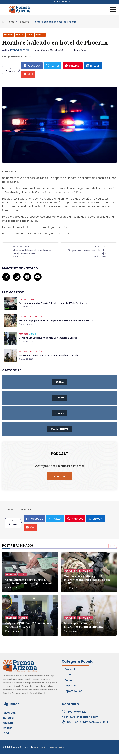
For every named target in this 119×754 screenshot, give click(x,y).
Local (30, 34)
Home (11, 21)
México (32, 334)
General (20, 34)
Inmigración (35, 317)
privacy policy (56, 747)
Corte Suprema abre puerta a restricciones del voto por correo (53, 303)
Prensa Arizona (19, 50)
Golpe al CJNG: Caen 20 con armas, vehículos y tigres (48, 337)
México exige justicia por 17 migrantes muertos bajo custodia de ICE (56, 320)
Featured (24, 21)
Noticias (40, 34)
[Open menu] (113, 9)
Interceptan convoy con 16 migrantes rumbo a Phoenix (48, 355)
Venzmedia (40, 747)
